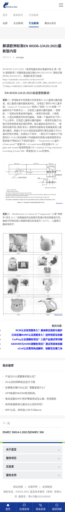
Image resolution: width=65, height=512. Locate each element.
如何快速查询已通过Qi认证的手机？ (24, 404)
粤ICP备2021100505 (39, 496)
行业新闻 (33, 15)
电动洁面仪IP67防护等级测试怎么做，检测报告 (30, 398)
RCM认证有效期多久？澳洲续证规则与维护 (39, 330)
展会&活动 (50, 23)
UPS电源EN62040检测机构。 (21, 393)
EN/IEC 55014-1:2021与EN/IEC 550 (23, 432)
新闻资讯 (18, 15)
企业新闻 (18, 23)
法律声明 (32, 486)
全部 (5, 23)
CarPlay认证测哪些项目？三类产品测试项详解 (37, 339)
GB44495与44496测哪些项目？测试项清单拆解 (36, 343)
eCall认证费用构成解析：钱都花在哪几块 (40, 348)
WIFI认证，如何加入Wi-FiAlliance (23, 409)
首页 (5, 15)
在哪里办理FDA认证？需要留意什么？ (25, 387)
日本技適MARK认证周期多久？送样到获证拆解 (36, 334)
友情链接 (47, 486)
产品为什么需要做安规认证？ (21, 376)
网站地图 (18, 486)
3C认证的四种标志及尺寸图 (20, 382)
